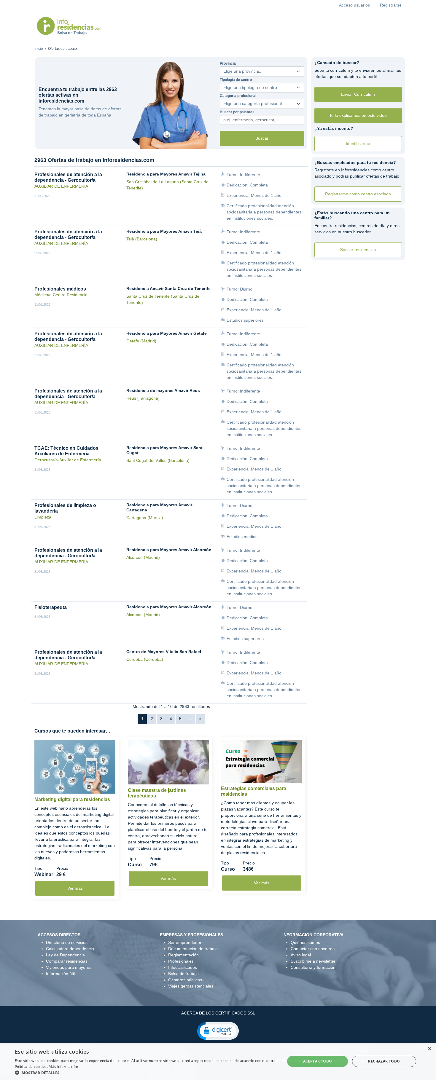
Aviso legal (301, 955)
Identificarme (358, 143)
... (190, 718)
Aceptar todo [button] (317, 1061)
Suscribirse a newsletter (313, 961)
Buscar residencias (358, 249)
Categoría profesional (238, 96)
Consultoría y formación (313, 967)
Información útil (60, 973)
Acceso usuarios (354, 5)
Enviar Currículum (358, 94)
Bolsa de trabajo (183, 973)
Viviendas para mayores (68, 967)
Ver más (75, 888)
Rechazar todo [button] (384, 1061)
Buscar (261, 138)
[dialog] (218, 1061)
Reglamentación (183, 955)
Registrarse (391, 5)
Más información (63, 1066)
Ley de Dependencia (65, 955)
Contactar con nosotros (313, 948)
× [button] (429, 1049)
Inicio (38, 49)
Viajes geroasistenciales (190, 986)
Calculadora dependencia (70, 948)
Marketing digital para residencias (72, 799)
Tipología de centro (236, 80)
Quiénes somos (305, 942)
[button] (218, 1030)
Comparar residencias (66, 961)
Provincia (228, 63)
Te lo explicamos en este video (358, 115)
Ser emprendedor (184, 942)
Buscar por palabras (237, 112)
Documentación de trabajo (193, 948)
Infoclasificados (182, 967)
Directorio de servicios (66, 942)
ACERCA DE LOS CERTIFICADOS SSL (218, 1013)
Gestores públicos (185, 979)
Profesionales (181, 961)
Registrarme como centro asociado (358, 194)
